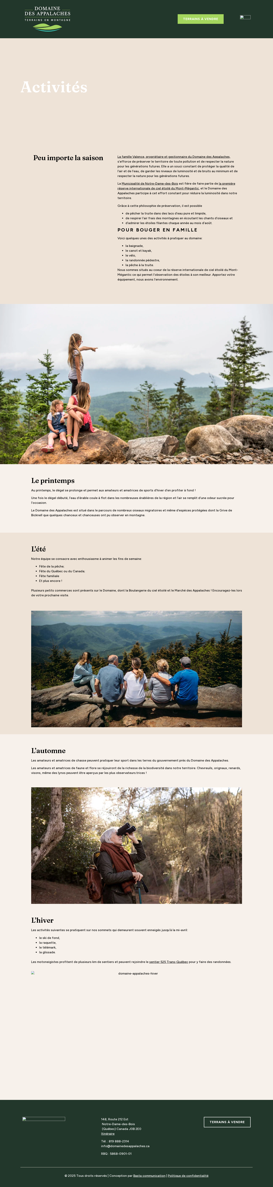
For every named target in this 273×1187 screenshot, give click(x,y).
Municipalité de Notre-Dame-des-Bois (150, 183)
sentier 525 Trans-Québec (168, 962)
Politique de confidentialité (188, 1176)
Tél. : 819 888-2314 (115, 1141)
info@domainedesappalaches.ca (125, 1146)
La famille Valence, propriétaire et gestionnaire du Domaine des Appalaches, (174, 157)
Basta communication (149, 1176)
